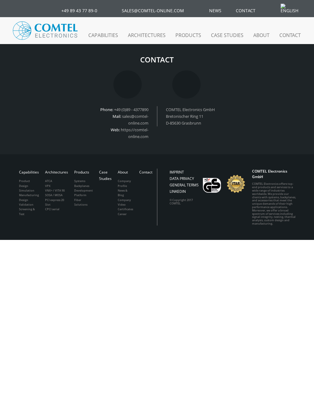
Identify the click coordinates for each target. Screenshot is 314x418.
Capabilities (29, 172)
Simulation (26, 190)
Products (81, 172)
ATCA (48, 181)
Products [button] (188, 35)
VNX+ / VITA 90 (55, 190)
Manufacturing (29, 195)
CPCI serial (52, 209)
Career (122, 214)
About (123, 172)
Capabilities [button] (103, 35)
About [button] (261, 35)
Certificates (125, 209)
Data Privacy (182, 178)
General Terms (184, 185)
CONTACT (245, 10)
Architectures (56, 172)
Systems (79, 181)
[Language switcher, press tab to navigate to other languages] (293, 8)
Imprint (177, 172)
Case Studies (227, 35)
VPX (48, 186)
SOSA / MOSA (54, 195)
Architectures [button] (147, 35)
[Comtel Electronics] (45, 30)
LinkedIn (178, 191)
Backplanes (81, 186)
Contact (290, 35)
